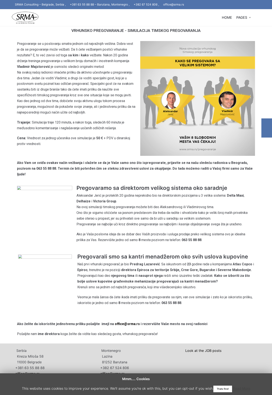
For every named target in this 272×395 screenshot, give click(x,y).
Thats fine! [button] (223, 388)
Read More (241, 388)
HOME (227, 17)
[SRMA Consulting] (25, 17)
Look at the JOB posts (203, 350)
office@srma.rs (127, 324)
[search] (257, 18)
